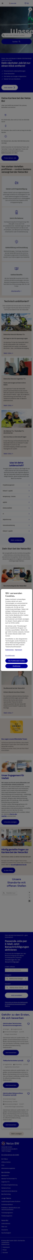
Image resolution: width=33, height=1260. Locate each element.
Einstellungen (10, 655)
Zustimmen (16, 666)
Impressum (18, 650)
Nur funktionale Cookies (16, 661)
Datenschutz (9, 650)
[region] (16, 630)
